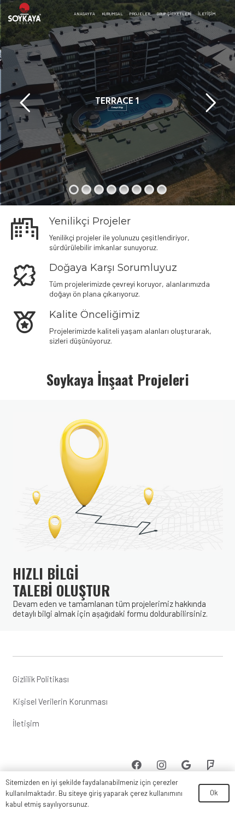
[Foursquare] (210, 765)
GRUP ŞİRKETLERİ (174, 13)
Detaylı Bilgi (117, 107)
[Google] (186, 765)
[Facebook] (137, 765)
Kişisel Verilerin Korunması (60, 701)
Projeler (140, 13)
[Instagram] (161, 765)
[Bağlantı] (24, 14)
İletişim (207, 13)
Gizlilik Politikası (41, 679)
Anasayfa (84, 13)
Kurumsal (112, 13)
